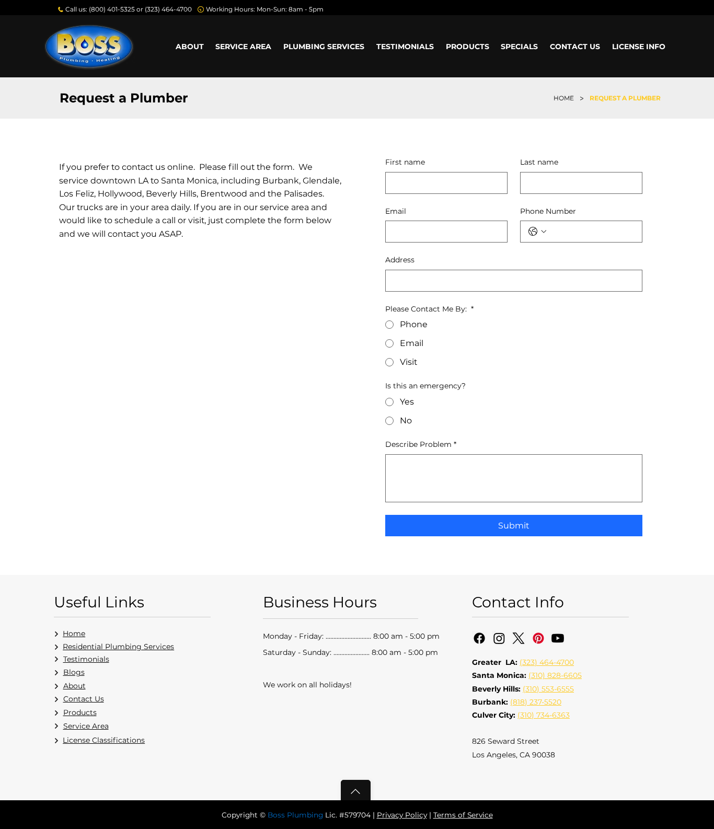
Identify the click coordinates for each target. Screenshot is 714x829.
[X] (518, 638)
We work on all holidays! (307, 684)
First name (405, 162)
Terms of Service (463, 815)
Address (399, 259)
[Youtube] (557, 638)
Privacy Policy (402, 815)
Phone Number (548, 211)
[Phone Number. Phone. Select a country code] (537, 231)
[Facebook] (479, 638)
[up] (356, 791)
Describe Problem (420, 444)
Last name (539, 162)
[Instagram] (499, 638)
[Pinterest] (538, 638)
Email (395, 211)
